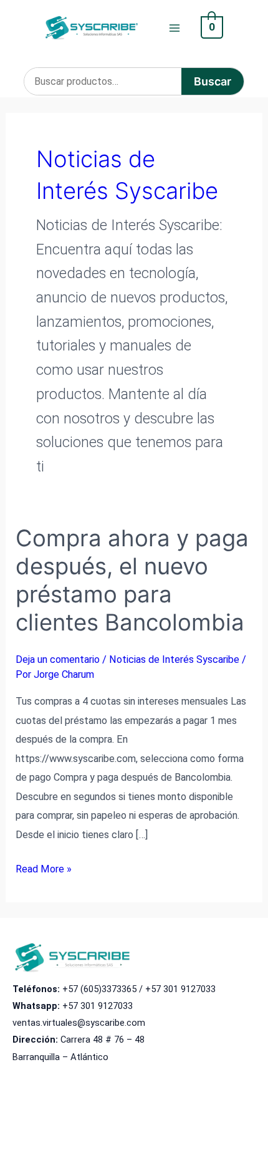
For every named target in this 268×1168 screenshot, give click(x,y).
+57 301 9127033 (180, 989)
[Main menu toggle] (174, 27)
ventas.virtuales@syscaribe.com (78, 1022)
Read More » (44, 870)
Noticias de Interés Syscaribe (174, 659)
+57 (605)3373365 (99, 989)
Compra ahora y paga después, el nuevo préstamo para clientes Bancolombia (132, 580)
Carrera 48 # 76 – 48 (102, 1039)
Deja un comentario (58, 659)
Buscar (212, 81)
